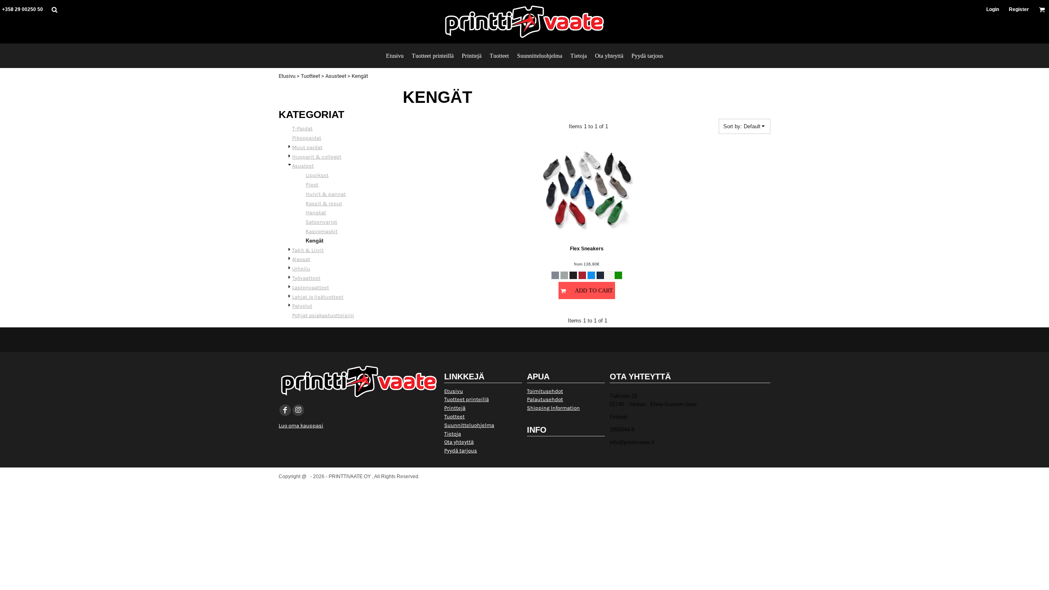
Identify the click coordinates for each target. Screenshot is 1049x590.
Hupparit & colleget (316, 157)
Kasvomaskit (322, 231)
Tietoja (452, 434)
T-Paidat (302, 128)
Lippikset (317, 175)
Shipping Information (553, 408)
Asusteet (335, 76)
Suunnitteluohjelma (469, 425)
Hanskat (316, 212)
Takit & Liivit (308, 250)
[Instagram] (298, 410)
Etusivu (287, 76)
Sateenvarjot (321, 222)
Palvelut (302, 306)
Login (992, 9)
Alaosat (301, 259)
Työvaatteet (306, 278)
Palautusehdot (545, 399)
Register (1019, 9)
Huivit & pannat (326, 194)
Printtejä (454, 408)
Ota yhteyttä (459, 442)
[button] (54, 10)
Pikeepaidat (306, 138)
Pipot (312, 185)
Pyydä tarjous (460, 450)
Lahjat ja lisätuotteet (317, 297)
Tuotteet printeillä (466, 399)
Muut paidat (307, 147)
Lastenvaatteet (310, 287)
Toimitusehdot (545, 391)
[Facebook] (285, 410)
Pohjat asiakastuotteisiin (323, 315)
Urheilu (301, 269)
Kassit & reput (324, 203)
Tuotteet (310, 76)
